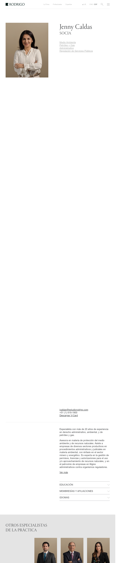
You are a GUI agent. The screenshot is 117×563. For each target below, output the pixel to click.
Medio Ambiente (68, 42)
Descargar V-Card (69, 415)
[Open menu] (108, 4)
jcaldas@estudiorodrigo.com (74, 409)
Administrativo (67, 48)
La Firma (46, 4)
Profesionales (57, 4)
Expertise (69, 4)
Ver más (64, 472)
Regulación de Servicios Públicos (76, 51)
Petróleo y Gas (67, 45)
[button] (84, 4)
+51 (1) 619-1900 (68, 412)
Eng (91, 4)
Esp (95, 4)
